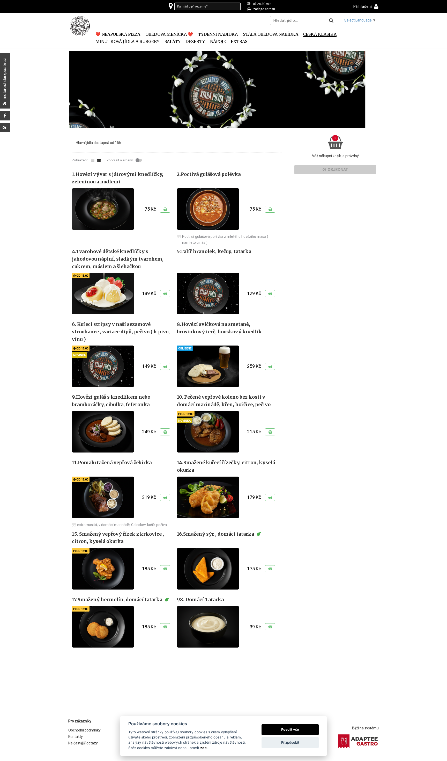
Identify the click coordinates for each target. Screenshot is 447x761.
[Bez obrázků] (92, 160)
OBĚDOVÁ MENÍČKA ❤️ (169, 34)
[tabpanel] (223, 89)
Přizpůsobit (290, 742)
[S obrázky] (99, 160)
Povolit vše (290, 729)
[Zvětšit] (103, 209)
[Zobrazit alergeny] (139, 160)
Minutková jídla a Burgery (127, 41)
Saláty (173, 41)
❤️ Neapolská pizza (117, 34)
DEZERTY (195, 41)
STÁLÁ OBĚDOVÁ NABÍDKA (270, 34)
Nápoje (218, 41)
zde (203, 748)
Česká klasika (320, 34)
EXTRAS (239, 41)
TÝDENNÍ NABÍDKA (218, 34)
